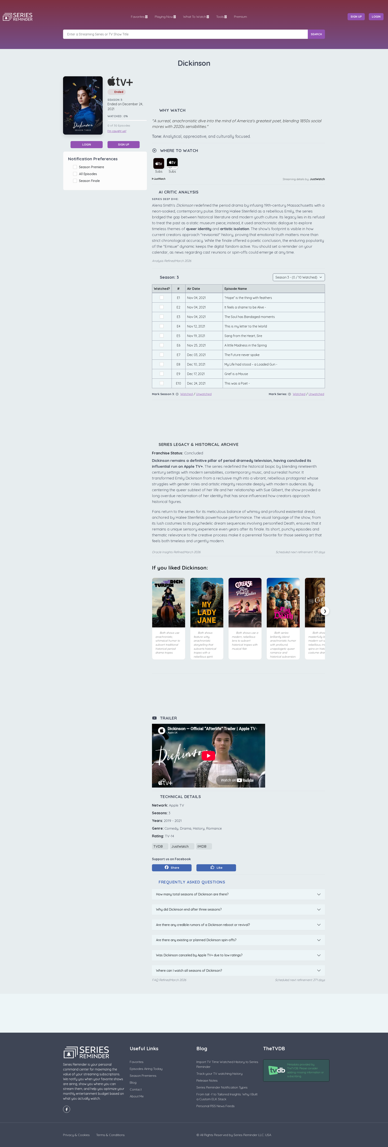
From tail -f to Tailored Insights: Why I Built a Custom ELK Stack (226, 1096)
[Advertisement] (238, 88)
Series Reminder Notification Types (222, 1087)
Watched (186, 394)
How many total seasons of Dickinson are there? (192, 894)
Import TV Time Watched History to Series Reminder (227, 1064)
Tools (220, 17)
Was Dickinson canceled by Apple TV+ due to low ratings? (199, 955)
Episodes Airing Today (146, 1069)
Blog (133, 1082)
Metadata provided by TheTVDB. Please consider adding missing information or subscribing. (305, 1070)
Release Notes (207, 1080)
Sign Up (123, 144)
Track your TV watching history (219, 1074)
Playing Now (164, 17)
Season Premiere (92, 167)
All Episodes (89, 174)
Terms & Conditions (110, 1135)
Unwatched (204, 394)
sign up (356, 16)
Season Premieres (143, 1076)
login (376, 16)
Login (86, 144)
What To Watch (194, 17)
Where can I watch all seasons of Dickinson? (189, 970)
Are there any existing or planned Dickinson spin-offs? (196, 940)
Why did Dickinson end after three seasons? (189, 909)
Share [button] (174, 868)
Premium (240, 17)
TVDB (158, 846)
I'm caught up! (117, 131)
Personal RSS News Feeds (215, 1106)
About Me (137, 1096)
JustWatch (317, 179)
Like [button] (219, 868)
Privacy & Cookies (76, 1135)
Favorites (138, 17)
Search (316, 34)
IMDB (202, 846)
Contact (136, 1089)
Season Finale (90, 181)
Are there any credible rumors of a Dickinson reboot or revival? (203, 925)
